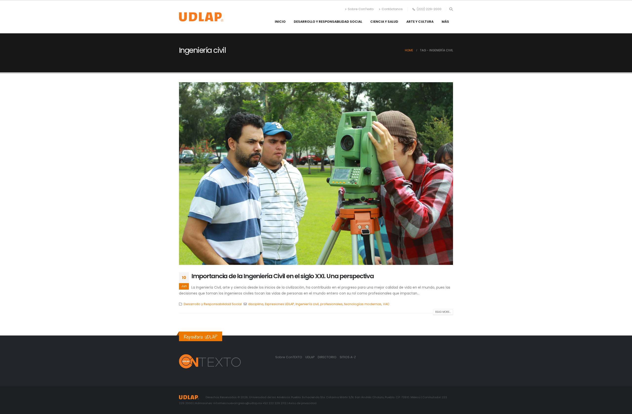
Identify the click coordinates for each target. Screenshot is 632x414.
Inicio (280, 21)
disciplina (255, 304)
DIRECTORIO (327, 357)
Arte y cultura (420, 21)
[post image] (316, 173)
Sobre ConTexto (361, 9)
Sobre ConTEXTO (288, 357)
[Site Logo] (201, 17)
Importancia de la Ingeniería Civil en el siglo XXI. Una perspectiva (282, 276)
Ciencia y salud (384, 21)
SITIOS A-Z (348, 357)
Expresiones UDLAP (279, 304)
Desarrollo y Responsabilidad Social (328, 21)
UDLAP (310, 357)
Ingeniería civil (307, 304)
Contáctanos (392, 9)
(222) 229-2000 (428, 9)
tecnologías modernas (362, 304)
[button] (451, 9)
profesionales (331, 304)
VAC (386, 304)
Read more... (443, 312)
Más (445, 21)
